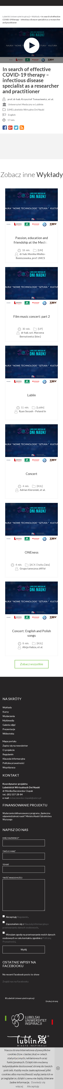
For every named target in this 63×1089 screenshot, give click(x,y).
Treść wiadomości (12, 877)
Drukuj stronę (52, 1001)
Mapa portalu (9, 741)
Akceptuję (33, 1086)
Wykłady (7, 707)
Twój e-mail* (9, 851)
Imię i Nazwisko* (11, 838)
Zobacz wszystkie (31, 664)
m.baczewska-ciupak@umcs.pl (25, 797)
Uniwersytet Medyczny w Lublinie (25, 104)
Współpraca (9, 767)
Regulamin (8, 754)
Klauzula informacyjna (14, 758)
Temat (6, 864)
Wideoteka (8, 733)
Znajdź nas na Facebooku (16, 981)
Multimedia (8, 720)
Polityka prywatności (13, 763)
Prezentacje (9, 729)
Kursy (6, 711)
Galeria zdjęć (9, 724)
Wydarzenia (9, 716)
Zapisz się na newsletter (15, 745)
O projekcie (9, 750)
